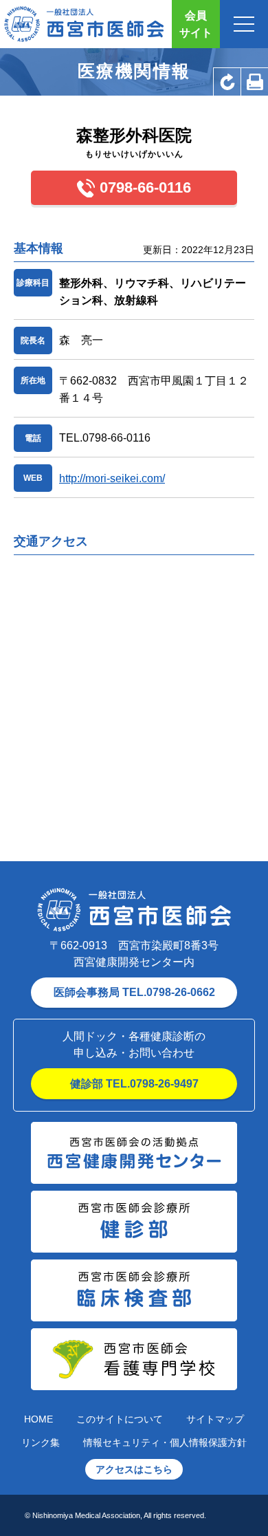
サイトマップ (215, 1419)
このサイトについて (119, 1419)
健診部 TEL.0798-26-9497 (134, 1084)
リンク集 (40, 1442)
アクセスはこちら (134, 1469)
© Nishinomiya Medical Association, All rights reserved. (115, 1515)
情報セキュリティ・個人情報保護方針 (165, 1442)
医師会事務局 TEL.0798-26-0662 (134, 992)
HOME (38, 1419)
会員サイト (195, 24)
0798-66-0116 (145, 187)
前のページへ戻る (227, 81)
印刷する (254, 81)
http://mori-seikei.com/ (112, 478)
